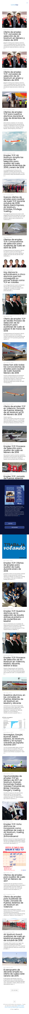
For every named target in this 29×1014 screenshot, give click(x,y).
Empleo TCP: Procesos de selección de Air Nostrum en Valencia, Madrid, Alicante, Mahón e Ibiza (14, 661)
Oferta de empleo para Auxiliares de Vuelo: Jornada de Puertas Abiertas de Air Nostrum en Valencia (13, 901)
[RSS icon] (18, 1009)
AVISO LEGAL (21, 1005)
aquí (19, 516)
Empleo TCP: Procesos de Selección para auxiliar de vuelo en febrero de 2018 (14, 449)
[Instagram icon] (16, 1009)
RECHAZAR (14, 527)
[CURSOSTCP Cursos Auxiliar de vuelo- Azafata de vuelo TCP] (14, 5)
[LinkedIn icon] (15, 1009)
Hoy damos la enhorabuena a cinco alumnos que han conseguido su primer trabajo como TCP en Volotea (14, 277)
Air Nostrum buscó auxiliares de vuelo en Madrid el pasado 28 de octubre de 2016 (14, 937)
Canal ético (21, 1007)
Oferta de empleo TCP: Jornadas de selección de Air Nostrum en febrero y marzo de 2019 (14, 36)
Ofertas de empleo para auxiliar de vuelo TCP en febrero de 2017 (14, 878)
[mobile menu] (27, 3)
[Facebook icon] (10, 1009)
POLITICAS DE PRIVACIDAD (12, 1007)
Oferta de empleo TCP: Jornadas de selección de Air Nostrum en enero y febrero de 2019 (13, 76)
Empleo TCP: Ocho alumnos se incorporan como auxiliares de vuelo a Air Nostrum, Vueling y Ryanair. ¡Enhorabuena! (14, 830)
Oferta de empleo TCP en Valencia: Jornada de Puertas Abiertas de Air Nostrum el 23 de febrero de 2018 (14, 410)
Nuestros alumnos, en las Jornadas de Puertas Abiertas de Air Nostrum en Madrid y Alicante (14, 699)
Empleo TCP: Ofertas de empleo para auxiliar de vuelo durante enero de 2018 (14, 566)
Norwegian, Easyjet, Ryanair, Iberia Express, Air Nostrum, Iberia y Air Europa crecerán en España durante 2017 (14, 739)
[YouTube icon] (13, 1009)
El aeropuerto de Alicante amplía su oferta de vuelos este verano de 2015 (14, 972)
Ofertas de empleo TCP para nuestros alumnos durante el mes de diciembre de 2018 (14, 116)
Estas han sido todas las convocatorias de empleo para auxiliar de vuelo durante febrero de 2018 (14, 368)
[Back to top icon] (14, 1001)
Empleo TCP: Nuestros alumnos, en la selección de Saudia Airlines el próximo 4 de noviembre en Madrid (14, 616)
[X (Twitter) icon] (12, 1009)
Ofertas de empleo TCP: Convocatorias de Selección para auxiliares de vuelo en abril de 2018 (14, 243)
